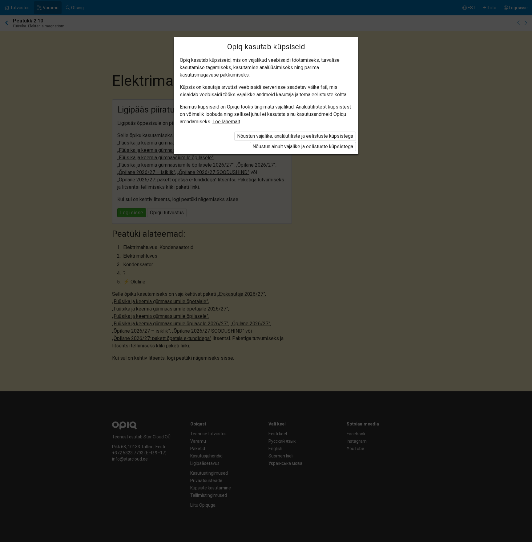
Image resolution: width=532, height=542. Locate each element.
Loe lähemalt (226, 122)
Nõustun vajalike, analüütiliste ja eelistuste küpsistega (295, 136)
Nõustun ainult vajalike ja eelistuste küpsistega (302, 146)
